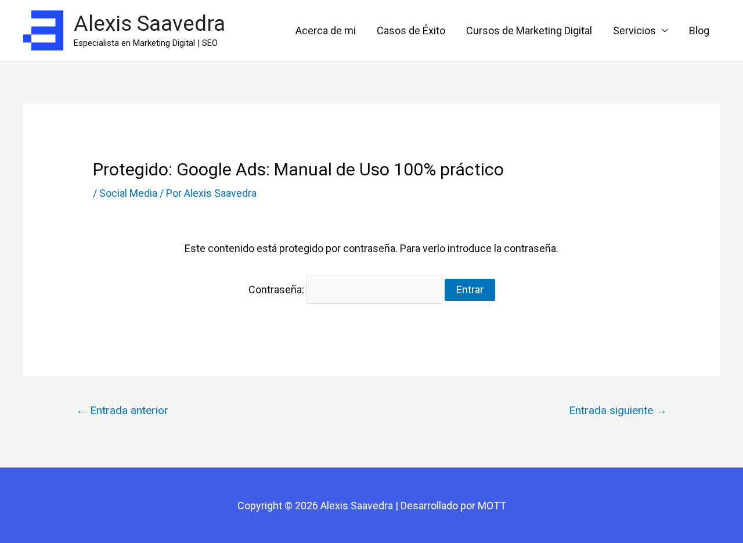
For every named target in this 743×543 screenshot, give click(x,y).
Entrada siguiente (618, 410)
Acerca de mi (325, 30)
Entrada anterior (122, 410)
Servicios (634, 30)
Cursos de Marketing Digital (529, 30)
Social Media (128, 193)
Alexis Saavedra (149, 23)
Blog (699, 30)
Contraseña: (277, 289)
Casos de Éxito (411, 30)
